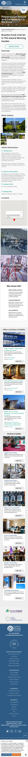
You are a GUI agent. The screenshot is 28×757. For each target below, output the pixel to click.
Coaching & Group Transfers (14, 695)
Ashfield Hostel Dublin (10, 480)
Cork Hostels (14, 656)
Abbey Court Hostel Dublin (12, 508)
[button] (14, 220)
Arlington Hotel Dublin (10, 563)
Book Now (14, 46)
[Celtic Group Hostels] (6, 3)
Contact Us (18, 4)
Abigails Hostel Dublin (10, 453)
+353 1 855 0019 (15, 633)
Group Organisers (14, 702)
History (19, 425)
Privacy (14, 716)
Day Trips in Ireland (14, 693)
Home (2, 29)
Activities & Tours (9, 29)
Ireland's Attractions (14, 679)
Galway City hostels (14, 658)
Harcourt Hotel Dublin (10, 535)
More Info (19, 361)
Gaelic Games (14, 684)
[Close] (21, 213)
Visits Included (13, 425)
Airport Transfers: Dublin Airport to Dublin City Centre (13, 349)
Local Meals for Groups (14, 690)
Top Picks (9, 388)
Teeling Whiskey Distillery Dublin (13, 381)
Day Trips (9, 422)
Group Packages (14, 672)
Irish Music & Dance (14, 681)
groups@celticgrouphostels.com (14, 635)
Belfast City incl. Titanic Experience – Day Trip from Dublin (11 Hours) (14, 413)
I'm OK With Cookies (6, 754)
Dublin (11, 359)
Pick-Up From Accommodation (11, 423)
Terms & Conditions (14, 713)
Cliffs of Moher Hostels (14, 661)
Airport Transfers (11, 357)
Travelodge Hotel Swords (11, 590)
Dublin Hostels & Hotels (14, 654)
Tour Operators (14, 704)
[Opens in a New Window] (7, 731)
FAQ (14, 711)
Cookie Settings (16, 754)
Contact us (14, 709)
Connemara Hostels (14, 663)
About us (14, 707)
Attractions (15, 388)
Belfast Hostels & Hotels (14, 665)
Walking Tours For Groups (14, 677)
